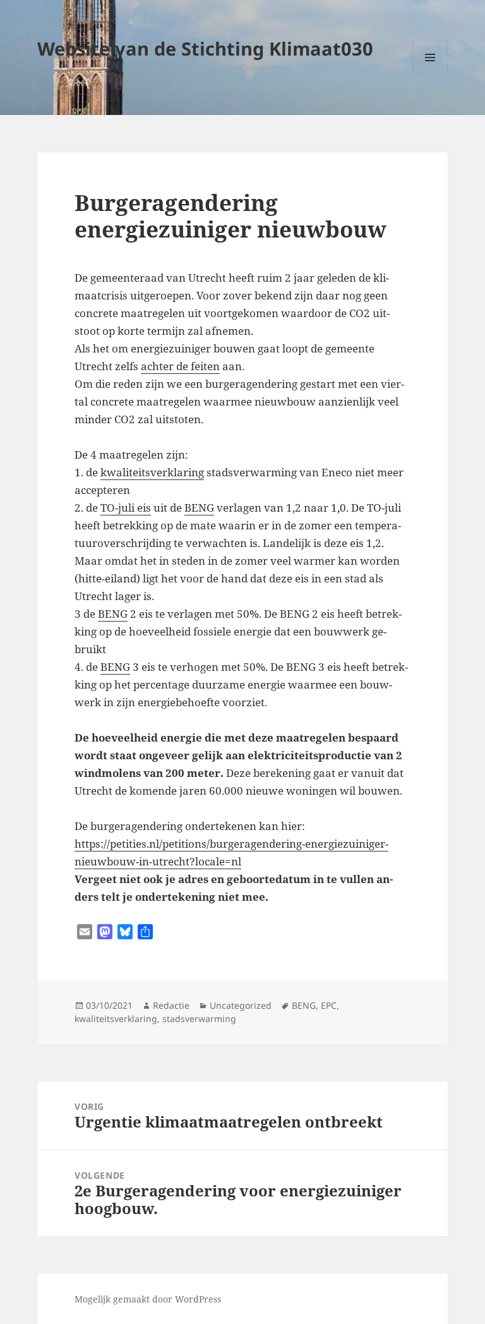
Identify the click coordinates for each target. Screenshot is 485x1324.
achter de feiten (180, 366)
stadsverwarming (199, 1019)
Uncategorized (241, 1005)
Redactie (171, 1005)
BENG (199, 507)
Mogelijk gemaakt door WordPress (148, 1299)
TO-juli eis (125, 507)
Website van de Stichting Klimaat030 (205, 48)
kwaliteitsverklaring (152, 472)
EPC (329, 1005)
